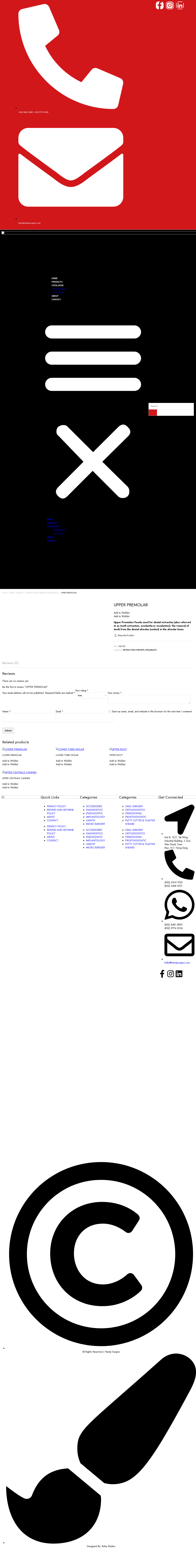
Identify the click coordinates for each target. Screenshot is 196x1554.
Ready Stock (59, 289)
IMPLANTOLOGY (95, 817)
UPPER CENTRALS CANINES (16, 778)
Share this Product (126, 635)
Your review (115, 693)
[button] (93, 409)
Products (52, 523)
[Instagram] (170, 5)
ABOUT (51, 817)
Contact (56, 299)
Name (6, 711)
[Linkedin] (180, 5)
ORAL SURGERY (17, 592)
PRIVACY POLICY (56, 806)
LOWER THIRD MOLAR (67, 755)
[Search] (153, 412)
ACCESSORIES (94, 806)
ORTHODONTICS (135, 810)
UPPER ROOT (116, 755)
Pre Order (58, 533)
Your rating (81, 690)
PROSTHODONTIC (135, 817)
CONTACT (52, 820)
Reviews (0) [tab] (10, 663)
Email (59, 711)
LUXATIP (90, 820)
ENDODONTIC (94, 813)
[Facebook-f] (160, 5)
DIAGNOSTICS (94, 810)
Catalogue (58, 285)
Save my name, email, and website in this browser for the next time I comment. (152, 711)
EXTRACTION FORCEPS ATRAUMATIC (42, 592)
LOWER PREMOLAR (12, 755)
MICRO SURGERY (95, 824)
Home (50, 519)
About (50, 537)
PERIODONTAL (133, 813)
